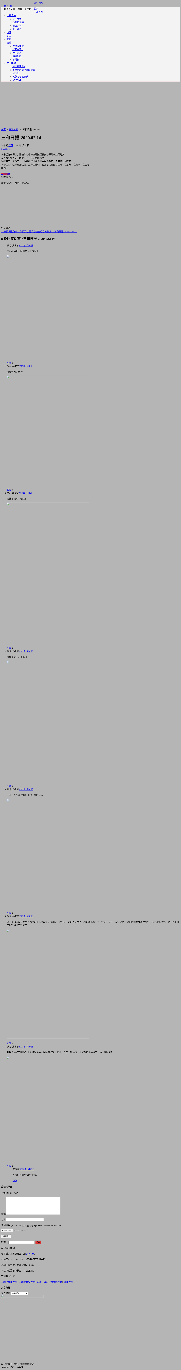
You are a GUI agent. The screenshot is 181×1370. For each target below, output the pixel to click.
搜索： (4, 1242)
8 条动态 (5, 149)
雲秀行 (15, 59)
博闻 (9, 32)
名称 (3, 1219)
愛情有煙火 (18, 46)
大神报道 (11, 15)
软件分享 (16, 80)
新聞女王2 (17, 49)
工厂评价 (16, 29)
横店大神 (16, 25)
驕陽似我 (16, 56)
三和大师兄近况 (27, 1282)
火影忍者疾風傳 (20, 76)
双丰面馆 (16, 19)
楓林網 (15, 73)
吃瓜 (9, 39)
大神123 (8, 6)
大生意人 (16, 53)
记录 (9, 36)
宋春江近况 (42, 1282)
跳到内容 (38, 3)
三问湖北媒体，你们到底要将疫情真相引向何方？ (27, 231)
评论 (3, 1214)
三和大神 (38, 12)
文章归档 (5, 1293)
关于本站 (11, 63)
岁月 (10, 145)
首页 (36, 9)
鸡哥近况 (68, 1282)
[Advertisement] (90, 104)
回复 (9, 363)
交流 (9, 42)
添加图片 (31, 1225)
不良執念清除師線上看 (23, 70)
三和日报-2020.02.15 (65, 231)
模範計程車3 (18, 66)
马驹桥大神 (18, 22)
